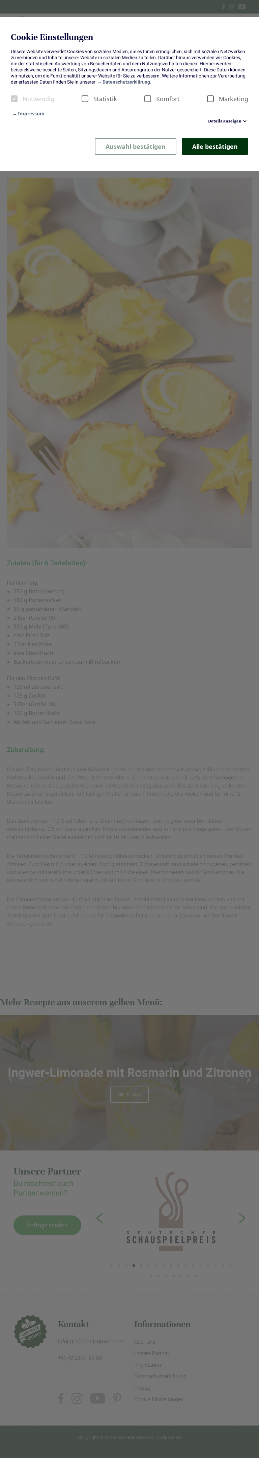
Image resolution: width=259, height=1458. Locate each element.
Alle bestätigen (215, 146)
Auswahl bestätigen (136, 146)
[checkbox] (14, 98)
